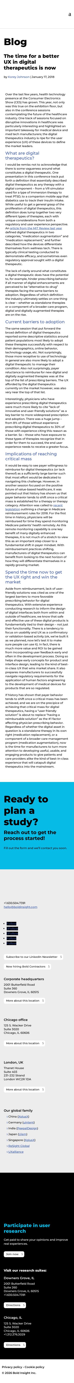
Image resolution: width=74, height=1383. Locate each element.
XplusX (23, 1116)
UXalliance (16, 1152)
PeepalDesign (27, 1128)
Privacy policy (12, 1367)
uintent (28, 1122)
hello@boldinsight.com (20, 907)
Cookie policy (34, 1367)
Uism (22, 1134)
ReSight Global (19, 1146)
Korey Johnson (19, 77)
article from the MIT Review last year (36, 228)
